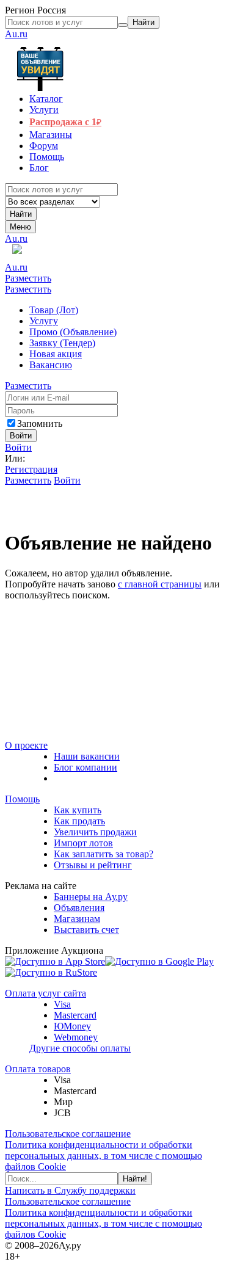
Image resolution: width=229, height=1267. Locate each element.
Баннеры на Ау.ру (91, 896)
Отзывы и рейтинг (93, 865)
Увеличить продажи (95, 832)
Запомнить (39, 423)
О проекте (26, 745)
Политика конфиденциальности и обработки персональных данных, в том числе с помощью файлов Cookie (103, 1155)
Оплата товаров (38, 1069)
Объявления (79, 907)
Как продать (79, 821)
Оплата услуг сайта (45, 993)
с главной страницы (160, 584)
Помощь (22, 799)
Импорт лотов (83, 843)
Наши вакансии (87, 756)
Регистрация (31, 469)
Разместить (28, 278)
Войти (18, 447)
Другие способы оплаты (80, 1048)
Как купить (77, 810)
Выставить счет (86, 929)
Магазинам (77, 918)
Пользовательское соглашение (68, 1133)
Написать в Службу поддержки (70, 1190)
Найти (21, 214)
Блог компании (85, 767)
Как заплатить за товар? (103, 854)
